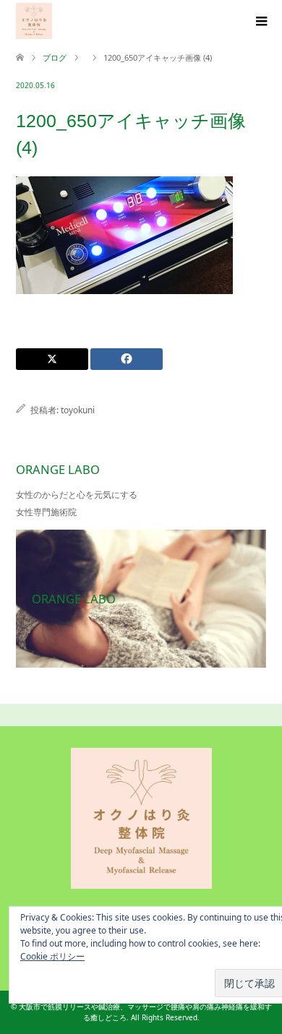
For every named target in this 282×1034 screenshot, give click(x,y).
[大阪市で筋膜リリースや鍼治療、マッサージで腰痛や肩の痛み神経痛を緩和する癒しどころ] (34, 21)
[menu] (260, 21)
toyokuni (78, 410)
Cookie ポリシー (52, 956)
